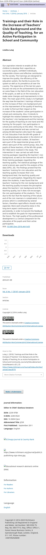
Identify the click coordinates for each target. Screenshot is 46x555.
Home (5, 11)
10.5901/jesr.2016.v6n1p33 (18, 226)
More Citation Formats (13, 375)
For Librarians (9, 492)
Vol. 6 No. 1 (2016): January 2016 (15, 13)
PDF (8, 268)
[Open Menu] (2, 5)
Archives (13, 11)
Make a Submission (13, 392)
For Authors (8, 488)
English (7, 507)
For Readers (8, 484)
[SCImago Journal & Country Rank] (19, 439)
